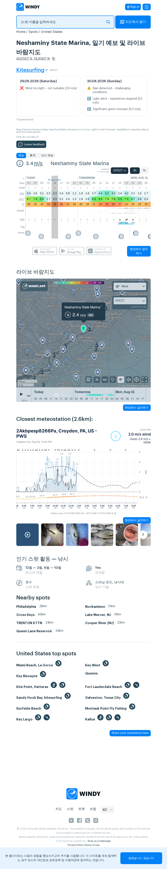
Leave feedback (34, 144)
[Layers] (88, 379)
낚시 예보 (47, 155)
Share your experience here (130, 733)
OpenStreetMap (129, 385)
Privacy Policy (76, 845)
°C (23, 204)
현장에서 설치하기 (139, 251)
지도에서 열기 (135, 21)
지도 (58, 809)
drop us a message (98, 841)
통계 (32, 155)
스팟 (70, 809)
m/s (38, 163)
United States (51, 31)
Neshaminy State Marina (80, 163)
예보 (21, 155)
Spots (33, 31)
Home (20, 31)
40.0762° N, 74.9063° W (33, 58)
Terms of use (91, 845)
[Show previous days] (28, 396)
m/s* (21, 199)
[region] (83, 333)
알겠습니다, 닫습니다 (141, 858)
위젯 (81, 809)
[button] (54, 59)
